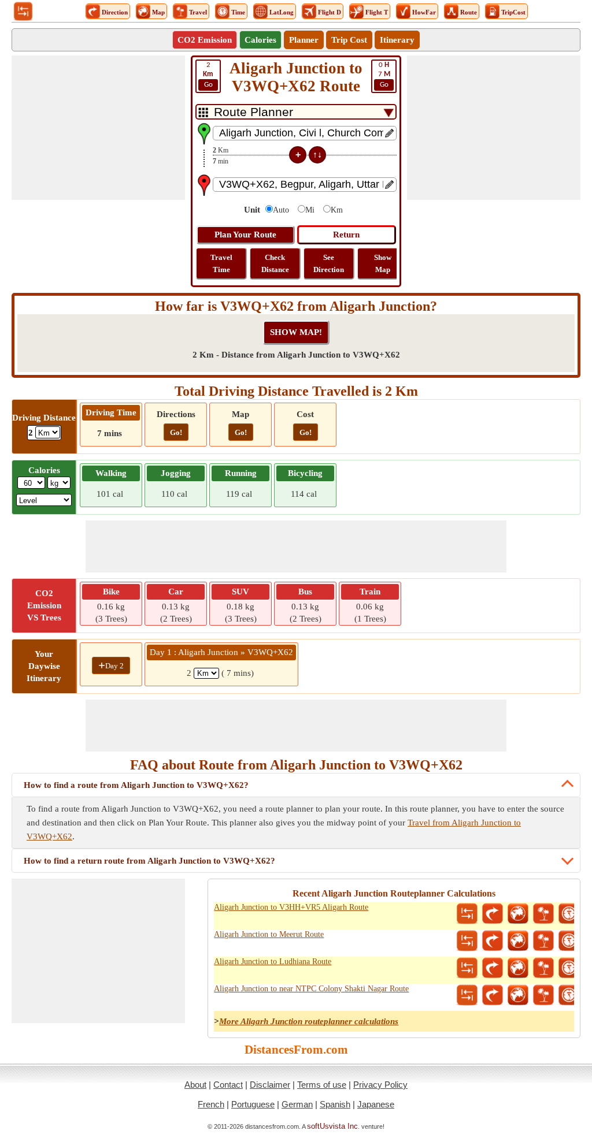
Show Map (382, 263)
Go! (176, 432)
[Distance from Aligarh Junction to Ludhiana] (467, 968)
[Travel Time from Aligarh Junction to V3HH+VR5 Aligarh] (568, 913)
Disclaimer (270, 1084)
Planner (304, 39)
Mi (309, 210)
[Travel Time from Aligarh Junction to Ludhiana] (568, 968)
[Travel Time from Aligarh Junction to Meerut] (568, 941)
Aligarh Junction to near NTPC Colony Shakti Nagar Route (311, 988)
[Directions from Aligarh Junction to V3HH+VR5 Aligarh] (492, 913)
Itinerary (397, 39)
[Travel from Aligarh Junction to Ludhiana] (543, 968)
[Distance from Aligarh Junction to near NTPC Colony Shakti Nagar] (467, 995)
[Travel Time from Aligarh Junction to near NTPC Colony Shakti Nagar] (568, 995)
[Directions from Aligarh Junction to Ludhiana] (492, 968)
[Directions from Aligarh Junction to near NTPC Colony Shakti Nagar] (492, 995)
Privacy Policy (380, 1084)
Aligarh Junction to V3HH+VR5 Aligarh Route (291, 907)
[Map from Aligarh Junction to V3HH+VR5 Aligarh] (518, 913)
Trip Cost (349, 39)
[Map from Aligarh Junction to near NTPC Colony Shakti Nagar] (518, 995)
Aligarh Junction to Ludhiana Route (272, 961)
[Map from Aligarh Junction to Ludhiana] (518, 968)
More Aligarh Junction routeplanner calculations (308, 1021)
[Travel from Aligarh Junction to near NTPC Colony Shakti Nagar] (543, 995)
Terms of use (321, 1084)
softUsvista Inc (332, 1126)
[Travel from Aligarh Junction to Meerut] (543, 941)
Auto (281, 210)
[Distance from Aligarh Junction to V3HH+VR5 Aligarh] (467, 913)
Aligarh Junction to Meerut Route (269, 934)
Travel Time (221, 263)
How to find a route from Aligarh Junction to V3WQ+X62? (136, 785)
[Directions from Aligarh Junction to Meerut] (492, 941)
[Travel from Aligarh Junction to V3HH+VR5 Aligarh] (543, 913)
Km (337, 210)
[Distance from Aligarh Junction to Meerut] (467, 941)
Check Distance (275, 263)
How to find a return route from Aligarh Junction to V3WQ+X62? (149, 860)
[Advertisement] (98, 127)
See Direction (328, 263)
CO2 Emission (204, 39)
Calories (260, 39)
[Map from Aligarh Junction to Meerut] (518, 941)
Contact (228, 1084)
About (195, 1084)
